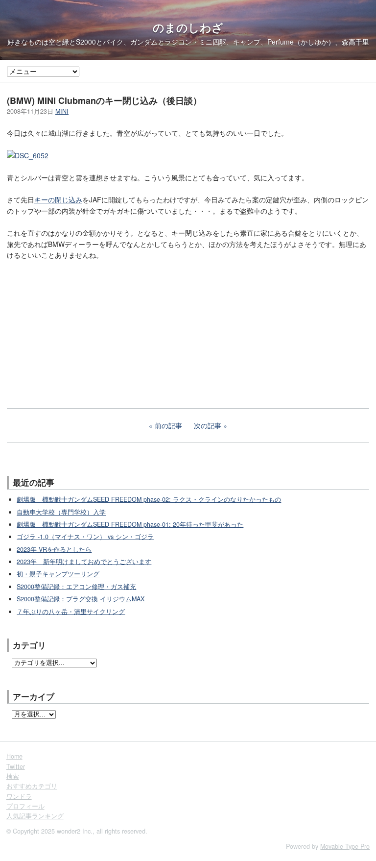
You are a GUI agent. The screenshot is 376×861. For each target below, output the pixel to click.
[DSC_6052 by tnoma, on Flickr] (27, 155)
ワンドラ (19, 796)
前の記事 (168, 425)
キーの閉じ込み (58, 199)
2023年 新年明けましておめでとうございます (84, 561)
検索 (12, 776)
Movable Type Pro (345, 846)
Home (14, 756)
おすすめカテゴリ (31, 786)
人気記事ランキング (35, 816)
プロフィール (25, 806)
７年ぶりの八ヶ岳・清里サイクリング (71, 611)
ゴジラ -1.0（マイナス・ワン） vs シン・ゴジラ (85, 536)
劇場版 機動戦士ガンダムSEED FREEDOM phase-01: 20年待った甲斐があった (130, 524)
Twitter (15, 766)
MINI (62, 111)
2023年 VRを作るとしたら (54, 549)
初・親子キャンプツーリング (58, 573)
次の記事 (207, 425)
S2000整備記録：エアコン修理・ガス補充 (76, 586)
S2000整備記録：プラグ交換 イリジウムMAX (80, 598)
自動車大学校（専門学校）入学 (61, 512)
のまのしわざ (188, 27)
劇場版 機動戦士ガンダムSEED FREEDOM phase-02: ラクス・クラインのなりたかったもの (149, 499)
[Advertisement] (80, 333)
